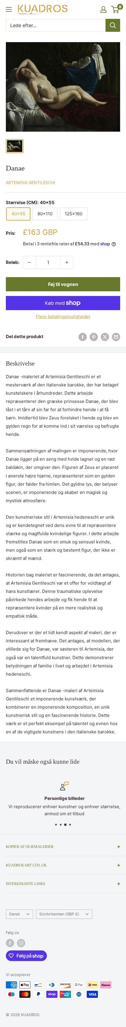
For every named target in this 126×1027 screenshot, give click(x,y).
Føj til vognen (63, 284)
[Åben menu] (9, 9)
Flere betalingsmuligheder (63, 316)
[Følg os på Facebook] (10, 943)
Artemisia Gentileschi (30, 182)
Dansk (14, 914)
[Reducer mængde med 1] (29, 262)
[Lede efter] (112, 25)
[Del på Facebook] (83, 337)
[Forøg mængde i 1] (67, 262)
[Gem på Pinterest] (94, 337)
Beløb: (12, 262)
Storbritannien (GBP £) (59, 914)
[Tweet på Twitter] (105, 337)
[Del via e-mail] (116, 337)
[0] (115, 9)
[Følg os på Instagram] (21, 943)
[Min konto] (103, 9)
